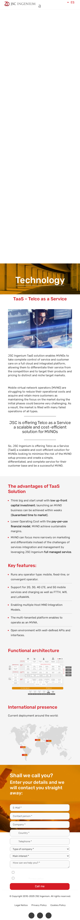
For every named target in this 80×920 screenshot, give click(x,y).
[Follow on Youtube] (49, 916)
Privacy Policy (39, 905)
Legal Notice (21, 905)
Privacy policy (36, 878)
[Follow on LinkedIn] (31, 916)
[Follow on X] (40, 916)
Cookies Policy (58, 905)
